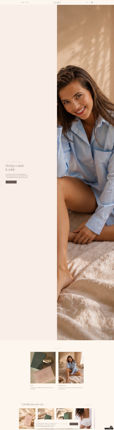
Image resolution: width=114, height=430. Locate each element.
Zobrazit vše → (89, 405)
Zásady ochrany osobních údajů (47, 426)
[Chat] (111, 427)
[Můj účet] (87, 2)
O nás (27, 2)
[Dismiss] (112, 428)
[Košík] (92, 2)
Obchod (22, 2)
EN (89, 2)
